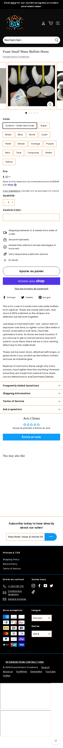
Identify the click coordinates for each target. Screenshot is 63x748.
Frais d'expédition (11, 190)
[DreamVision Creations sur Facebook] (39, 585)
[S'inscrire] (51, 537)
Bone (32, 134)
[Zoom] (50, 104)
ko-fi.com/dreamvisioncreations (16, 741)
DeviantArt (36, 671)
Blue (20, 134)
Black (8, 134)
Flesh (8, 143)
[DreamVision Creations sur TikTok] (33, 592)
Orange (35, 143)
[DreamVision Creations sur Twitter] (51, 585)
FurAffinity (21, 671)
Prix (5, 171)
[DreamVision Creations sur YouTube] (45, 585)
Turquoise (33, 152)
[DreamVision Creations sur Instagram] (33, 585)
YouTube (50, 671)
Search (45, 667)
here (13, 2)
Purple (50, 143)
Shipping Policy (11, 559)
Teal (18, 152)
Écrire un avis (31, 437)
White (48, 152)
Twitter (6, 675)
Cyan (44, 134)
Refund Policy (10, 564)
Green (21, 143)
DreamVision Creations (16, 56)
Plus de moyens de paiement (31, 288)
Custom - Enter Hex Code (19, 125)
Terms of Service (11, 568)
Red (7, 152)
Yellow (9, 161)
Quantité (9, 195)
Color (6, 119)
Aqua (43, 125)
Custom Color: (12, 210)
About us (8, 671)
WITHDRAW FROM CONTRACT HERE (25, 662)
